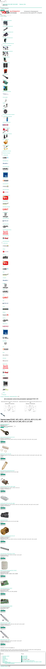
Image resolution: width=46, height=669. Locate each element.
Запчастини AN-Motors (6, 195)
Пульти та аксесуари (7, 45)
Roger (4, 352)
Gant (3, 300)
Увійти (6, 663)
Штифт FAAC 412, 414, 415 (5, 453)
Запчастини (6, 154)
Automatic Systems (3, 666)
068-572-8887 (10, 4)
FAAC (4, 294)
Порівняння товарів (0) (4, 424)
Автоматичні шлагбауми (6, 122)
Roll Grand (4, 358)
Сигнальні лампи (5, 74)
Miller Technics (5, 323)
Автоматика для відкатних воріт (8, 26)
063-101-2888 (15, 4)
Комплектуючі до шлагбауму (7, 133)
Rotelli (4, 369)
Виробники (5, 661)
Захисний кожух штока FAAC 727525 (7, 553)
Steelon (4, 386)
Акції (4, 660)
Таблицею (6, 427)
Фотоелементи (5, 68)
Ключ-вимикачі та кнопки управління (8, 114)
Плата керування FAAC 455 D (6, 588)
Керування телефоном (6, 62)
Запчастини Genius (6, 223)
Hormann (4, 312)
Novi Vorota (4, 340)
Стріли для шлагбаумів (6, 127)
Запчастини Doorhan (6, 166)
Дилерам (4, 658)
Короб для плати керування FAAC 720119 (8, 570)
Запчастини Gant (5, 212)
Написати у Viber (23, 4)
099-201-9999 (5, 4)
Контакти (4, 394)
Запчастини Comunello (6, 206)
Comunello (4, 277)
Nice (3, 335)
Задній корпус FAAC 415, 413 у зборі (7, 503)
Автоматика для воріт (8, 20)
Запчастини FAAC (5, 172)
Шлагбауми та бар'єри (8, 116)
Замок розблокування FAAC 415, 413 (7, 535)
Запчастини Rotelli (6, 235)
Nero (3, 329)
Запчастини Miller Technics (7, 229)
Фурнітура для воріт (6, 152)
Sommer (4, 381)
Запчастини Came (5, 160)
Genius (4, 306)
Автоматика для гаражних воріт (8, 37)
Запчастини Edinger (6, 218)
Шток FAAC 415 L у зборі (5, 622)
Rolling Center (5, 363)
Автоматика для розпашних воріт (8, 31)
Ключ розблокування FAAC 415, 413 (7, 437)
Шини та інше (5, 79)
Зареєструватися (11, 663)
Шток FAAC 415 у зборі (5, 639)
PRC (3, 346)
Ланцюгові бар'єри (6, 139)
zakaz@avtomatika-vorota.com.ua (28, 660)
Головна (2, 396)
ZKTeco (4, 392)
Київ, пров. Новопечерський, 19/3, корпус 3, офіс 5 (32, 661)
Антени (4, 102)
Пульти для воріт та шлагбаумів (8, 51)
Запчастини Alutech (6, 189)
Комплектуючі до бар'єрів (7, 150)
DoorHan (4, 283)
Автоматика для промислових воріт (8, 43)
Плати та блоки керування (7, 91)
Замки (4, 108)
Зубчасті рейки (5, 97)
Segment (4, 375)
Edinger (4, 289)
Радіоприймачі (5, 85)
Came (3, 271)
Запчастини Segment (6, 241)
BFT (3, 266)
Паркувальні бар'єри (6, 145)
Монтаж (4, 657)
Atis (3, 260)
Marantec (4, 317)
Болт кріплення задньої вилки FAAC (7, 470)
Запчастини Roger (5, 183)
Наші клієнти (5, 659)
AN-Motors (4, 254)
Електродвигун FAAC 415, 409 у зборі (7, 486)
